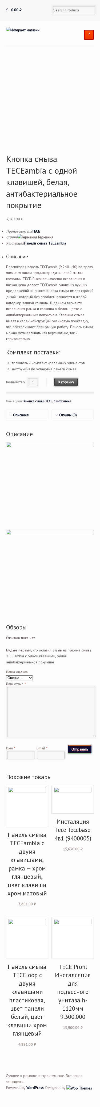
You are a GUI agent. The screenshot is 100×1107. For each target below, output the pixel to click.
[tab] (27, 415)
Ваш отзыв (16, 683)
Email (42, 748)
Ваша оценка (17, 672)
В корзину (66, 382)
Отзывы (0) (68, 415)
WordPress (35, 1087)
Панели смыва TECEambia (45, 243)
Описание (21, 415)
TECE (36, 231)
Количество (15, 382)
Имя (10, 748)
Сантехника (62, 401)
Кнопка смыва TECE (37, 401)
